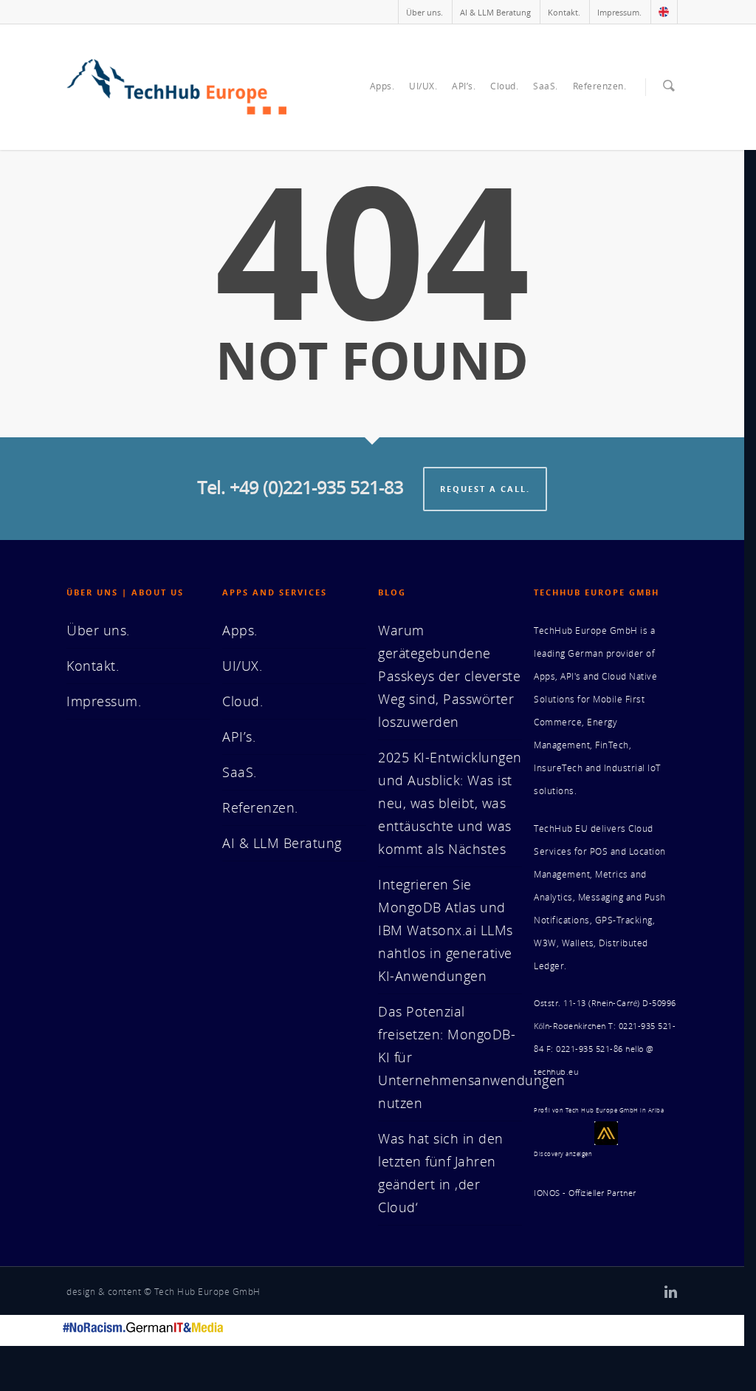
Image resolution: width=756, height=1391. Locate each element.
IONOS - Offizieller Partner (585, 1193)
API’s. (463, 86)
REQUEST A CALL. (485, 488)
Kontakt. (564, 12)
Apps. (382, 86)
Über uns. (424, 12)
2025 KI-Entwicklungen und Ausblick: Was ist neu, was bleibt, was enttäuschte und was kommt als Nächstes (450, 803)
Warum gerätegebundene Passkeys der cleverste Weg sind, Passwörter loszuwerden (449, 676)
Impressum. (619, 12)
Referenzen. (600, 86)
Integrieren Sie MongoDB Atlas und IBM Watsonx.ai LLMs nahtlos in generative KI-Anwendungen (445, 930)
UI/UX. (423, 86)
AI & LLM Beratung (495, 12)
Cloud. (504, 86)
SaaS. (545, 86)
